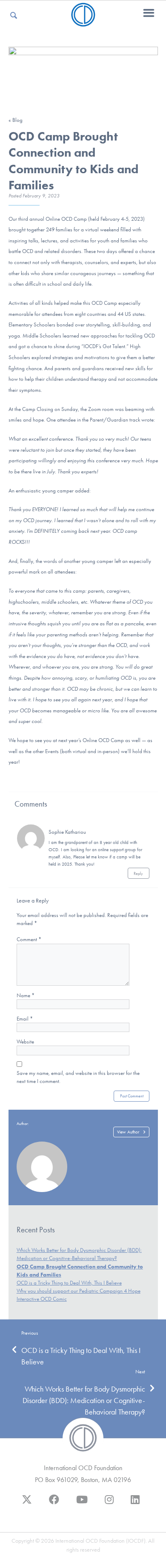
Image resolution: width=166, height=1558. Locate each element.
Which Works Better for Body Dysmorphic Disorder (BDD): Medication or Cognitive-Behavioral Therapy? (84, 1400)
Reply (138, 873)
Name (25, 995)
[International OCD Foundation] (83, 21)
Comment (29, 939)
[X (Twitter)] (27, 1503)
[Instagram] (109, 1503)
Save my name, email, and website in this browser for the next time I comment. (78, 1077)
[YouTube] (82, 1503)
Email (25, 1018)
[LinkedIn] (135, 1503)
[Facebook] (54, 1503)
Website (25, 1041)
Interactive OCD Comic (42, 1299)
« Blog (16, 120)
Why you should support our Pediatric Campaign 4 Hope (78, 1291)
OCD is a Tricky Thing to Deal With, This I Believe (69, 1283)
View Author (128, 1132)
